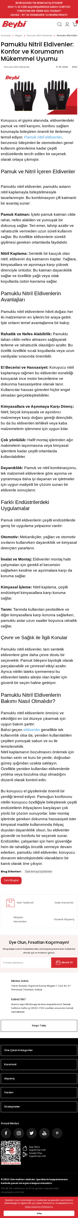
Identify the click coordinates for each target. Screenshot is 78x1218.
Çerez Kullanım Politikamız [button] (39, 1206)
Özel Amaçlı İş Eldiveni (38, 871)
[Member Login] (67, 24)
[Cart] (74, 24)
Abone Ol (67, 962)
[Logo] (15, 24)
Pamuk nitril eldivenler (43, 137)
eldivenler (31, 730)
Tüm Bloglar (11, 880)
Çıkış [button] (39, 1213)
